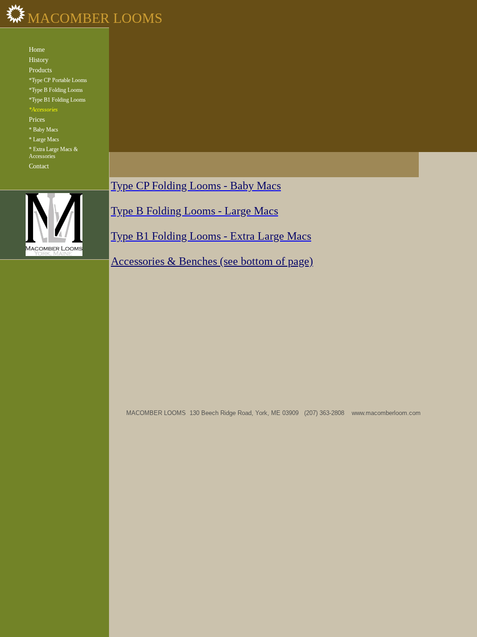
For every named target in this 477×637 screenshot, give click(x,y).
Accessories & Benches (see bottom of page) (212, 261)
